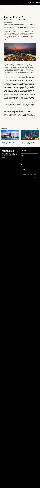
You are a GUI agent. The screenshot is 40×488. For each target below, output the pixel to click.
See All (38, 128)
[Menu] (4, 2)
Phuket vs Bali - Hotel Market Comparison (8, 143)
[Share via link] (7, 121)
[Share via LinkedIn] (4, 121)
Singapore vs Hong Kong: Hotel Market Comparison (28, 143)
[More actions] (35, 14)
